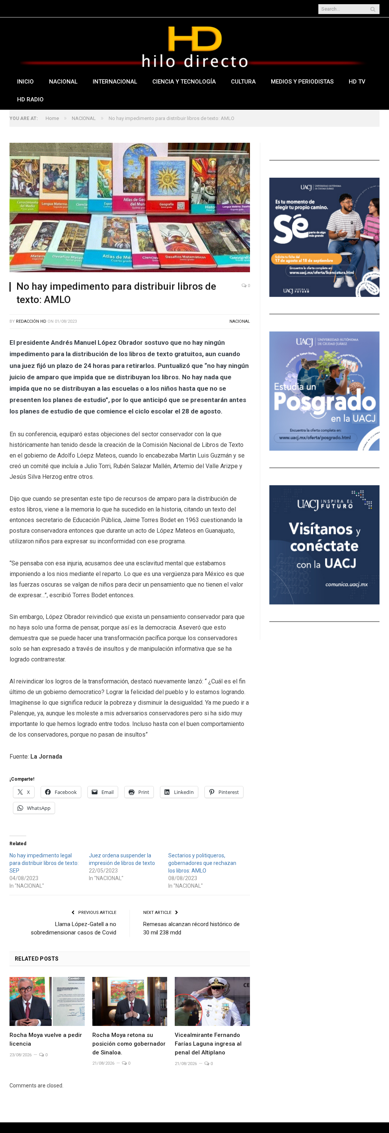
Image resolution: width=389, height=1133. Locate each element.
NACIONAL (63, 81)
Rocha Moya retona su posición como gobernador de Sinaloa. (129, 1044)
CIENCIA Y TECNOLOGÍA (184, 81)
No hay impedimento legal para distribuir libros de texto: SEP (44, 863)
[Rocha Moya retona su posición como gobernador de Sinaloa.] (130, 1001)
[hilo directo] (194, 45)
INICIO (25, 81)
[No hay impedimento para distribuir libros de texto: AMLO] (129, 209)
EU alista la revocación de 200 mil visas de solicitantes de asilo (127, 9)
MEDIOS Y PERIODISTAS (302, 81)
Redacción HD (31, 321)
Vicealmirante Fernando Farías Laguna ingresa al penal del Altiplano (208, 1044)
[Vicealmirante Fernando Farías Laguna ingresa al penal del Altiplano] (212, 1001)
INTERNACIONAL (115, 81)
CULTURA (243, 81)
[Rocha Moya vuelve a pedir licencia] (47, 1001)
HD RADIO (30, 99)
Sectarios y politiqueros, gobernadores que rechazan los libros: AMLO (202, 863)
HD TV (357, 81)
